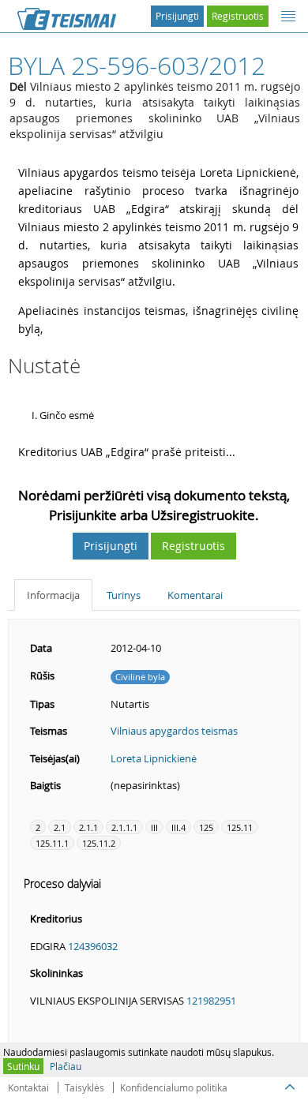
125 (206, 827)
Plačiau (65, 1066)
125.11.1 (52, 843)
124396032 (93, 946)
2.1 (60, 827)
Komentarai (195, 595)
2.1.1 (88, 827)
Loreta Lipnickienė (154, 758)
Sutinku (23, 1066)
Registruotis (238, 15)
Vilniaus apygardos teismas (174, 731)
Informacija (53, 595)
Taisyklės (84, 1087)
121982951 (211, 1001)
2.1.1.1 (124, 827)
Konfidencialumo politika (173, 1087)
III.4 (178, 827)
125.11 (240, 827)
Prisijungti (177, 15)
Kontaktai (28, 1087)
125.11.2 (98, 843)
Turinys (124, 595)
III (154, 827)
